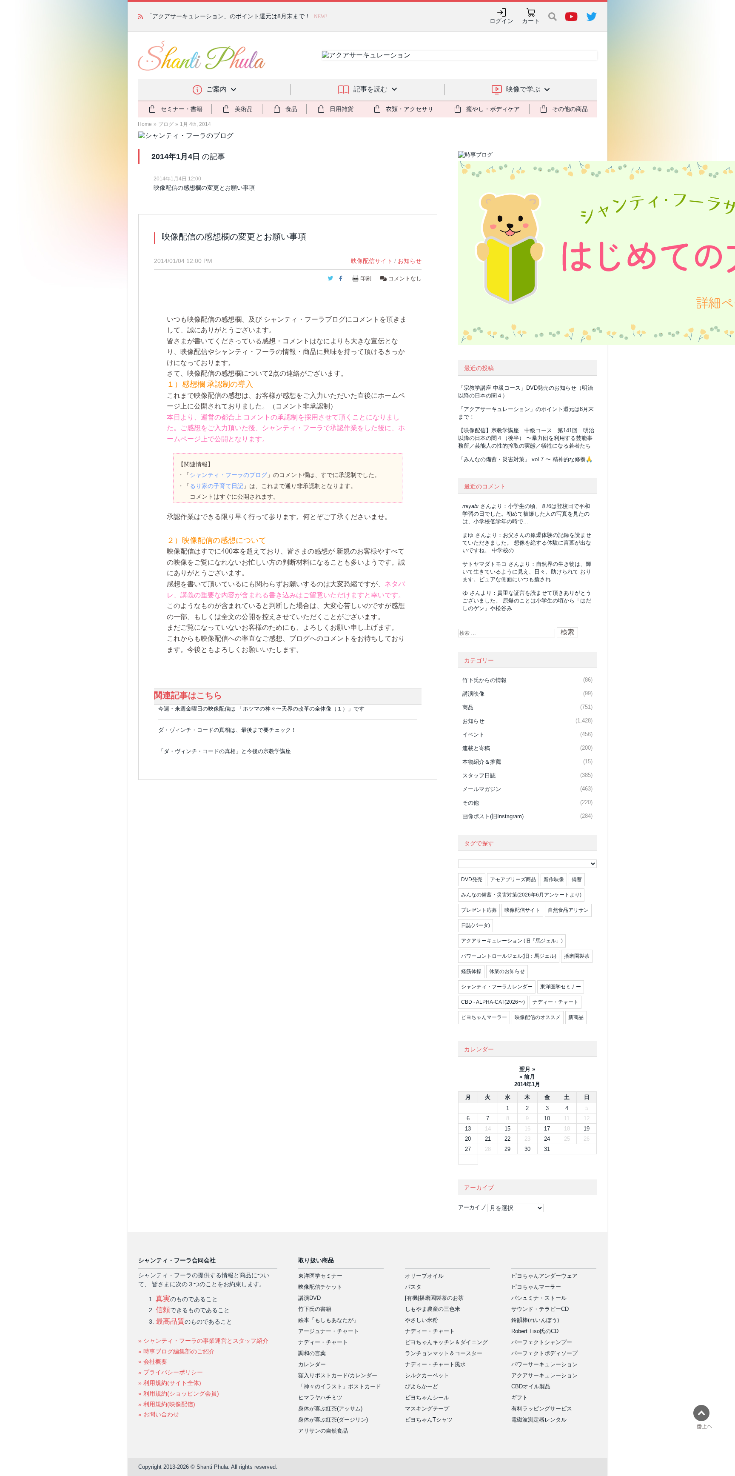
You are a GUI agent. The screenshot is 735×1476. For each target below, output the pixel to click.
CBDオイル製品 (530, 1386)
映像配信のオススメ (538, 1017)
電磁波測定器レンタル (539, 1419)
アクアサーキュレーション (544, 1375)
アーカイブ (472, 1207)
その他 (470, 802)
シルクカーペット (427, 1375)
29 (507, 1149)
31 (547, 1149)
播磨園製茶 (577, 956)
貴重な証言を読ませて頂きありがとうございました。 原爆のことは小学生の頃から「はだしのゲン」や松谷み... (526, 600)
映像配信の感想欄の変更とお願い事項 (204, 187)
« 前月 (527, 1076)
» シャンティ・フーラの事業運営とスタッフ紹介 (203, 1340)
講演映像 (473, 694)
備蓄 (577, 879)
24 (547, 1139)
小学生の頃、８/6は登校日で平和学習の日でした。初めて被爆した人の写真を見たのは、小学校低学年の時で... (526, 514)
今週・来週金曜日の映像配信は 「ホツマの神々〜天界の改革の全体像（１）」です (261, 708)
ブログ (166, 124)
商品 (467, 707)
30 (527, 1149)
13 (468, 1128)
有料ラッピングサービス (541, 1408)
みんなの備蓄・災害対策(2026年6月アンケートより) (521, 895)
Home (145, 124)
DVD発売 (471, 879)
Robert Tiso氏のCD (534, 1331)
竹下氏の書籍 (314, 1309)
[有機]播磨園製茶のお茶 (434, 1298)
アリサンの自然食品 (323, 1430)
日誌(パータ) (475, 925)
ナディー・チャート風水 (435, 1364)
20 (468, 1139)
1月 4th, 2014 (195, 124)
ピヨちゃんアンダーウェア (544, 1276)
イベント (473, 734)
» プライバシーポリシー (170, 1372)
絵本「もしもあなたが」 (328, 1320)
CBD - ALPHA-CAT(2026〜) (493, 1002)
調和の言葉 (312, 1353)
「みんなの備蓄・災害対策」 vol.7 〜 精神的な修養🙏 (525, 459)
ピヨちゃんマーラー (484, 1017)
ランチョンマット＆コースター (443, 1353)
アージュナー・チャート (328, 1331)
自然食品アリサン (568, 910)
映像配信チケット (320, 1287)
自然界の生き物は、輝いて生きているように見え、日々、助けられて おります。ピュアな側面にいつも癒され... (526, 571)
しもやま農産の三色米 (432, 1309)
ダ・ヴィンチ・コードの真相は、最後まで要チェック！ (227, 730)
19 (587, 1128)
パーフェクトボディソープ (544, 1353)
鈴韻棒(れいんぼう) (535, 1320)
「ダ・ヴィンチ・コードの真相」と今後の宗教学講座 (224, 751)
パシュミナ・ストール (539, 1298)
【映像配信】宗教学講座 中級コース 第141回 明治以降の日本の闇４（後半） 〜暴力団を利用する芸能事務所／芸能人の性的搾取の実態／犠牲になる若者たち (526, 438)
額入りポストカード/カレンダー (337, 1375)
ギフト (519, 1397)
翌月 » (527, 1069)
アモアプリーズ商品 (513, 879)
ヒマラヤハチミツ (320, 1397)
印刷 (365, 278)
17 (547, 1128)
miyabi (470, 506)
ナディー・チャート (555, 1002)
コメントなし (404, 278)
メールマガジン (481, 789)
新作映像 (554, 879)
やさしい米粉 (421, 1320)
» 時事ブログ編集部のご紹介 (176, 1351)
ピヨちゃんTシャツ (429, 1419)
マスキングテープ (427, 1408)
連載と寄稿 (476, 748)
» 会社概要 (152, 1361)
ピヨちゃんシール (427, 1397)
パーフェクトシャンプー (541, 1342)
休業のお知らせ (507, 971)
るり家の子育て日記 (216, 485)
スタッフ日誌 (479, 775)
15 (507, 1128)
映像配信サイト (372, 260)
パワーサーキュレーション (544, 1364)
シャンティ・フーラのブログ (228, 474)
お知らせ (410, 260)
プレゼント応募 (479, 910)
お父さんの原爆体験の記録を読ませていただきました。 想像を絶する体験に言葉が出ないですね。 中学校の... (526, 543)
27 (468, 1149)
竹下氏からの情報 (484, 680)
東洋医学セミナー (560, 987)
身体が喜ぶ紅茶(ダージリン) (333, 1419)
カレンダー (312, 1364)
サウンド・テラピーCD (540, 1309)
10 (547, 1118)
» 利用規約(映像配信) (166, 1404)
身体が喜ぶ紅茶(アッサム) (330, 1408)
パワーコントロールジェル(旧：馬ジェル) (508, 956)
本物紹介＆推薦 (481, 762)
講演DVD (309, 1298)
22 (507, 1139)
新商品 (576, 1017)
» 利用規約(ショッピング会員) (178, 1393)
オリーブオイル (424, 1276)
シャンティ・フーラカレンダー (497, 987)
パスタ (413, 1287)
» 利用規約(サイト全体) (169, 1382)
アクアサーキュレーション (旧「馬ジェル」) (512, 941)
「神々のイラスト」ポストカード (339, 1386)
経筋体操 (471, 971)
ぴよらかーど (421, 1386)
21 (488, 1139)
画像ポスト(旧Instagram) (493, 816)
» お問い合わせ (158, 1414)
